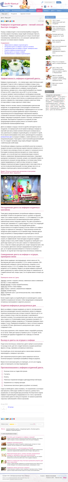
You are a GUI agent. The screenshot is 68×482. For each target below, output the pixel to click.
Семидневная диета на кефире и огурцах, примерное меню (21, 48)
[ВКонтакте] (1, 21)
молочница (49, 98)
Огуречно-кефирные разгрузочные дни (15, 50)
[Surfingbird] (12, 21)
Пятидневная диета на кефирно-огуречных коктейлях (19, 46)
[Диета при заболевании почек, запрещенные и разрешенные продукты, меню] (48, 28)
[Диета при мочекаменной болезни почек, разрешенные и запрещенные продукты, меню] (48, 47)
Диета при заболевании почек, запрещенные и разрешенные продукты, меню (59, 29)
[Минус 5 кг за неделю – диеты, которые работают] (48, 63)
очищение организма (53, 95)
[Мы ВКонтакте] (45, 6)
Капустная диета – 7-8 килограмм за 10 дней (20, 448)
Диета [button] (39, 10)
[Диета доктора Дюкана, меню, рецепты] (48, 41)
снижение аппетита (55, 105)
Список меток (49, 91)
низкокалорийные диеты (12, 429)
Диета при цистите (57, 55)
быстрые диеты (35, 429)
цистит (47, 106)
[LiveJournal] (8, 21)
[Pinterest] (14, 21)
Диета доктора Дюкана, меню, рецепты (58, 41)
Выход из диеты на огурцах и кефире (15, 52)
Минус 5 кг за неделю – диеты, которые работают (59, 62)
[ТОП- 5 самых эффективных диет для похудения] (48, 22)
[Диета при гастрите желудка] (48, 84)
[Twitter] (3, 21)
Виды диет (4, 13)
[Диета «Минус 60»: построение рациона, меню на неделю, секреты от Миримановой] (48, 69)
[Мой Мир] (7, 21)
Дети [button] (52, 10)
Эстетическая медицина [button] (19, 10)
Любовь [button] (46, 10)
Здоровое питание (25, 13)
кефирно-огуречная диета (13, 430)
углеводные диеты (58, 101)
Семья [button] (59, 10)
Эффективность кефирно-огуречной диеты (16, 45)
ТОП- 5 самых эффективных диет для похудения (58, 22)
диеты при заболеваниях (56, 109)
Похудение (14, 13)
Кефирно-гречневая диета (15, 442)
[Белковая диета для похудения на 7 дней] (48, 35)
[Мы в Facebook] (48, 6)
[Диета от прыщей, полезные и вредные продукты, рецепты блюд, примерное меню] (48, 77)
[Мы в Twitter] (52, 6)
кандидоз (55, 98)
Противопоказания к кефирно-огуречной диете (17, 53)
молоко (56, 106)
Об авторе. (11, 407)
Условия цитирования (61, 475)
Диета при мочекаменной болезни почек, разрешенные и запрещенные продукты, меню (59, 49)
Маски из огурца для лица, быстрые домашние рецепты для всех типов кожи (25, 461)
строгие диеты (61, 96)
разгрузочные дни (6, 137)
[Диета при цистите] (48, 57)
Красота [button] (6, 10)
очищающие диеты (25, 429)
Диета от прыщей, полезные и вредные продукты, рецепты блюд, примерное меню (59, 78)
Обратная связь (58, 477)
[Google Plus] (10, 21)
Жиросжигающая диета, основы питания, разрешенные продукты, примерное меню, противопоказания (23, 454)
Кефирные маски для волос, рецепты (18, 467)
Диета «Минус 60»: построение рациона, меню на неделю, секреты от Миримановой (59, 70)
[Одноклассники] (5, 21)
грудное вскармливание (57, 100)
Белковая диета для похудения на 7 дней (58, 35)
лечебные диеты (51, 96)
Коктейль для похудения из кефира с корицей (20, 437)
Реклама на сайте (50, 477)
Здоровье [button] (31, 10)
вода (63, 105)
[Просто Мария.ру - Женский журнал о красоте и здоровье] (9, 6)
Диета (2, 17)
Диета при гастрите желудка (57, 84)
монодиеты (49, 101)
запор (51, 106)
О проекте (42, 475)
